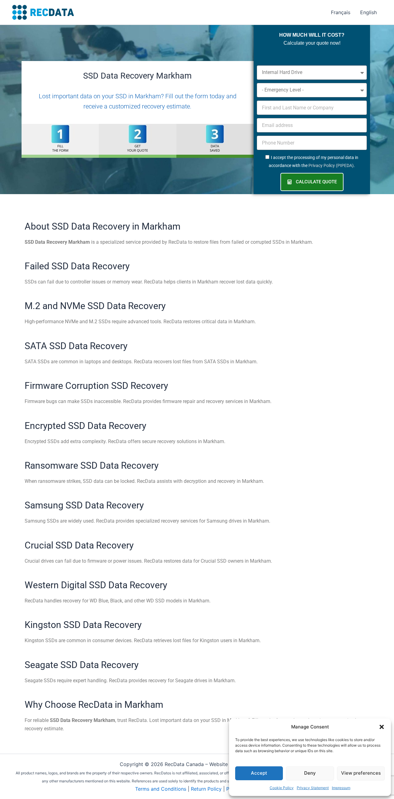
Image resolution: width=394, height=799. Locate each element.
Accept (259, 773)
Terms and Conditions (160, 789)
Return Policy (206, 789)
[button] (382, 727)
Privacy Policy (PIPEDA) (331, 165)
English (368, 12)
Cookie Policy (282, 787)
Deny (310, 773)
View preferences (361, 773)
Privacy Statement (313, 787)
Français (340, 12)
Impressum (341, 787)
